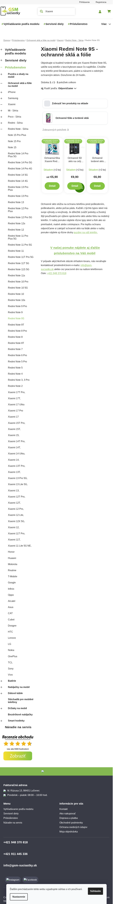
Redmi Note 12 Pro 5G (20, 217)
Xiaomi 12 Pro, (16, 509)
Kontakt (63, 809)
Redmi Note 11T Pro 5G (20, 257)
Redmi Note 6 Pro (17, 355)
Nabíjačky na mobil (18, 687)
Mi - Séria (13, 110)
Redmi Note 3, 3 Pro (18, 380)
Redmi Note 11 (16, 251)
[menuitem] (21, 24)
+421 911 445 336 (15, 854)
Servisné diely (16, 60)
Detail (52, 186)
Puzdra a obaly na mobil (18, 75)
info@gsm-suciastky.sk (20, 865)
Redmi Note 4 (15, 374)
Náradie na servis (18, 727)
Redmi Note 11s (16, 275)
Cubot (11, 619)
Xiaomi (11, 104)
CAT (10, 613)
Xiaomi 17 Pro (15, 410)
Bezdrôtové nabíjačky (20, 714)
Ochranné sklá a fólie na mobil (20, 84)
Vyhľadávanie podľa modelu (15, 51)
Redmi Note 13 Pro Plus (18, 188)
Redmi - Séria (15, 123)
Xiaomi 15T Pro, (16, 423)
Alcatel (11, 601)
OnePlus (12, 656)
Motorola (12, 564)
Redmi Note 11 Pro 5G (20, 245)
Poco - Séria (14, 116)
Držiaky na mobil (17, 708)
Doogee (12, 625)
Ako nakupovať (67, 813)
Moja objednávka (68, 831)
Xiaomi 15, (13, 435)
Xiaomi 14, (13, 460)
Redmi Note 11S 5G (18, 269)
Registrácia (101, 2)
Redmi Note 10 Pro (18, 281)
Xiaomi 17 (13, 416)
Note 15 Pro (14, 141)
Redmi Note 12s (16, 223)
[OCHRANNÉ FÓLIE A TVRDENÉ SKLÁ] (52, 147)
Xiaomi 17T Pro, (16, 392)
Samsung (13, 98)
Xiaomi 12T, (14, 503)
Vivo (10, 674)
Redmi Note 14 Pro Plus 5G (18, 155)
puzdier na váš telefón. (86, 232)
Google (12, 582)
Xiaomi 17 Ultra (16, 404)
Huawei (12, 558)
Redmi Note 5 (15, 367)
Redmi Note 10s (16, 300)
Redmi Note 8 (15, 337)
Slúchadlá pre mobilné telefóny (20, 700)
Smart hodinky (16, 720)
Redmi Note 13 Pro (18, 196)
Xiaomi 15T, (14, 429)
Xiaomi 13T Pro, (16, 466)
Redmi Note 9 (15, 312)
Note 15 (12, 147)
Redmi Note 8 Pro (17, 331)
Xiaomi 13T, (14, 472)
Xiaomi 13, (13, 490)
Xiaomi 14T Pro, (16, 441)
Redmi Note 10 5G (18, 287)
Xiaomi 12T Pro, (16, 496)
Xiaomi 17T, (14, 398)
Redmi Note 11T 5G (18, 263)
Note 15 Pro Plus (17, 135)
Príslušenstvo (15, 67)
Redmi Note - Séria (18, 129)
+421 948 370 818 (56, 273)
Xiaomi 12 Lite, (16, 515)
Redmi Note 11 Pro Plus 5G (18, 237)
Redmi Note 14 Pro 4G (20, 168)
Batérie (12, 681)
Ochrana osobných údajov (73, 827)
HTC (10, 632)
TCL (10, 662)
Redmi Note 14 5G (18, 175)
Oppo (11, 595)
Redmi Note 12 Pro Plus (18, 210)
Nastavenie (18, 896)
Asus (10, 607)
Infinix (11, 589)
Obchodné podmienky (71, 822)
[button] (75, 103)
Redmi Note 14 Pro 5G (20, 162)
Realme (12, 570)
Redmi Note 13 (16, 202)
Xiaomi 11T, (14, 539)
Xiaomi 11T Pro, (16, 533)
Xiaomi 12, (13, 527)
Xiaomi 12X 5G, (16, 521)
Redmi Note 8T (16, 343)
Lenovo (12, 638)
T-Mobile (12, 576)
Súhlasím (95, 891)
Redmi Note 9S (16, 318)
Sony (10, 668)
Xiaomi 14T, (14, 447)
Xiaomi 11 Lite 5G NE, (19, 545)
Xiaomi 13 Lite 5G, (18, 484)
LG (9, 644)
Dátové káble (15, 693)
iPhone (12, 92)
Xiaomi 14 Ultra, (16, 453)
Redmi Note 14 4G (18, 181)
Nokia (11, 650)
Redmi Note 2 (15, 386)
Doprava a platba (68, 818)
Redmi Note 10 (16, 294)
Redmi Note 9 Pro (17, 306)
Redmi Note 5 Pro (17, 361)
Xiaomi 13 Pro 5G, (17, 478)
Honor (11, 552)
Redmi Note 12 (16, 229)
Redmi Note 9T (16, 324)
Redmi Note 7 (15, 349)
